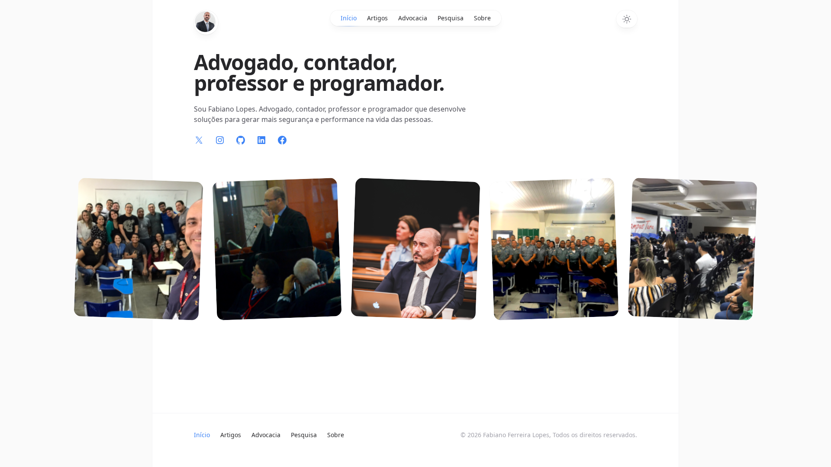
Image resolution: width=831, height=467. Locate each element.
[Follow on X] (199, 140)
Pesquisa (451, 18)
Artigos (377, 18)
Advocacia (412, 18)
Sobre (482, 18)
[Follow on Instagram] (220, 140)
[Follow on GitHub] (241, 140)
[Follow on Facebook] (282, 140)
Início (349, 18)
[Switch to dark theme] (626, 19)
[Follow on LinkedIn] (261, 140)
